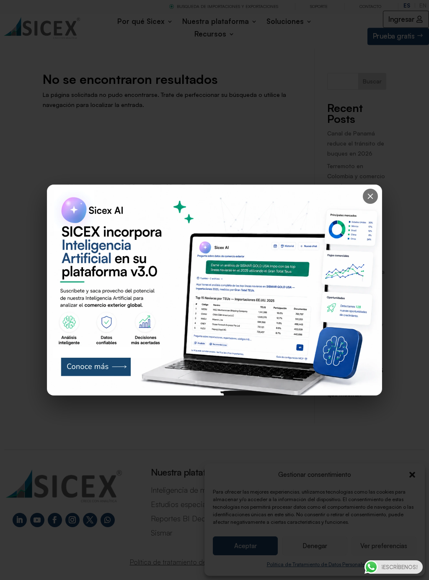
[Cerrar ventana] (370, 196)
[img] (214, 290)
